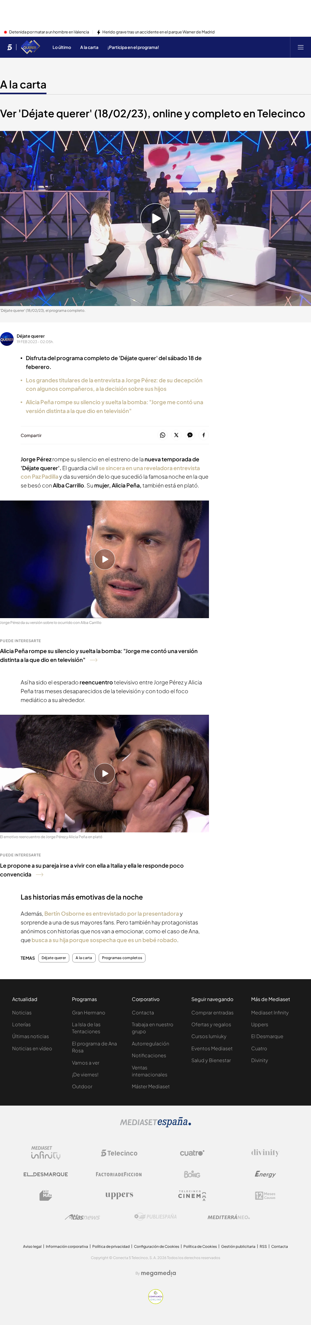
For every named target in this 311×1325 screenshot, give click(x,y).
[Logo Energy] (265, 1174)
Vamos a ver (85, 1062)
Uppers (259, 1024)
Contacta (143, 1012)
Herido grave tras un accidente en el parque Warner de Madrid (158, 32)
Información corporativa (67, 1246)
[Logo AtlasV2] (82, 1217)
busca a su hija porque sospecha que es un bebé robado (104, 939)
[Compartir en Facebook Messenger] (190, 435)
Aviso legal (32, 1246)
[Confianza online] (155, 1302)
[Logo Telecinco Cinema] (192, 1195)
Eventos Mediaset (212, 1048)
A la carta (23, 84)
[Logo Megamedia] (158, 1273)
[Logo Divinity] (265, 1153)
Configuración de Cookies (156, 1246)
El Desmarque (267, 1036)
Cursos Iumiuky (209, 1036)
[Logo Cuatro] (192, 1153)
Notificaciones (149, 1055)
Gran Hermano (88, 1012)
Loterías (21, 1024)
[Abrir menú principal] (301, 47)
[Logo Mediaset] (155, 1125)
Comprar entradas (212, 1012)
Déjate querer (31, 336)
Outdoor (82, 1086)
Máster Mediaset (151, 1086)
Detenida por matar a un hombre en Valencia (49, 32)
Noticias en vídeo (32, 1048)
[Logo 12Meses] (265, 1196)
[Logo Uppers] (119, 1195)
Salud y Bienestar (211, 1060)
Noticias (22, 1012)
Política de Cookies (200, 1246)
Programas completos (122, 958)
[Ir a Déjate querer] (30, 47)
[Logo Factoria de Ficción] (119, 1174)
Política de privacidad (111, 1246)
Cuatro (259, 1048)
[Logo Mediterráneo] (228, 1216)
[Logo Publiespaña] (155, 1216)
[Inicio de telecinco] (9, 47)
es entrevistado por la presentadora (111, 913)
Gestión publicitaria (238, 1246)
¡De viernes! (85, 1074)
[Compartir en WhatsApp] (162, 435)
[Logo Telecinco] (119, 1153)
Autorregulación (150, 1043)
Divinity (259, 1060)
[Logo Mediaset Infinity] (45, 1153)
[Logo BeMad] (45, 1195)
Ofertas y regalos (211, 1024)
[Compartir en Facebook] (203, 435)
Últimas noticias (30, 1036)
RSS (263, 1246)
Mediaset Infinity (270, 1012)
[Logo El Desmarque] (46, 1174)
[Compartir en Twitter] (176, 435)
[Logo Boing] (192, 1174)
